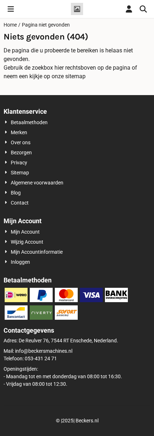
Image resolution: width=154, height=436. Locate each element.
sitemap (75, 76)
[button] (11, 9)
